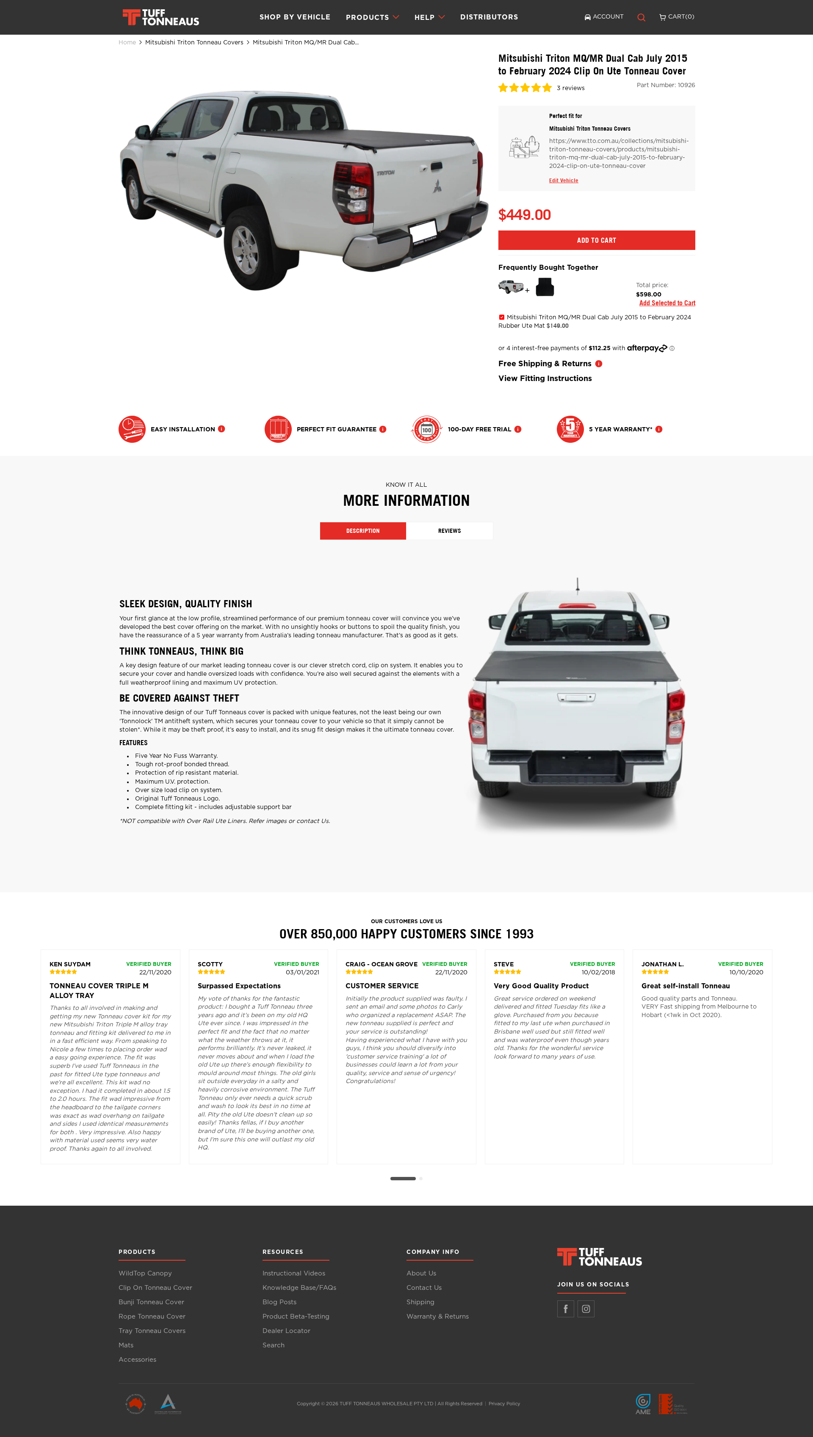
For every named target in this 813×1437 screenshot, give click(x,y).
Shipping (420, 1302)
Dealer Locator (286, 1331)
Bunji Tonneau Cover (151, 1302)
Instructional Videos (294, 1273)
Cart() (681, 17)
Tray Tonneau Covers (152, 1331)
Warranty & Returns (437, 1317)
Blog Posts (279, 1302)
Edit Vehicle (563, 180)
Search (274, 1345)
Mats (126, 1345)
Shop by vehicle (295, 17)
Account (608, 17)
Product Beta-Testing (296, 1317)
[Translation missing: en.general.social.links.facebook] (565, 1308)
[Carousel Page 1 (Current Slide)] (403, 1178)
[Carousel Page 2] (421, 1178)
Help (425, 17)
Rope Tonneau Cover (152, 1317)
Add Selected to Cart (667, 303)
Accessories (137, 1360)
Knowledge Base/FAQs (299, 1288)
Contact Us (424, 1288)
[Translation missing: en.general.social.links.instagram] (586, 1308)
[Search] (641, 17)
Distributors (489, 17)
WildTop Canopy (145, 1273)
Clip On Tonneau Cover (155, 1288)
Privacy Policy (504, 1403)
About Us (421, 1273)
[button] (525, 89)
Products (367, 17)
